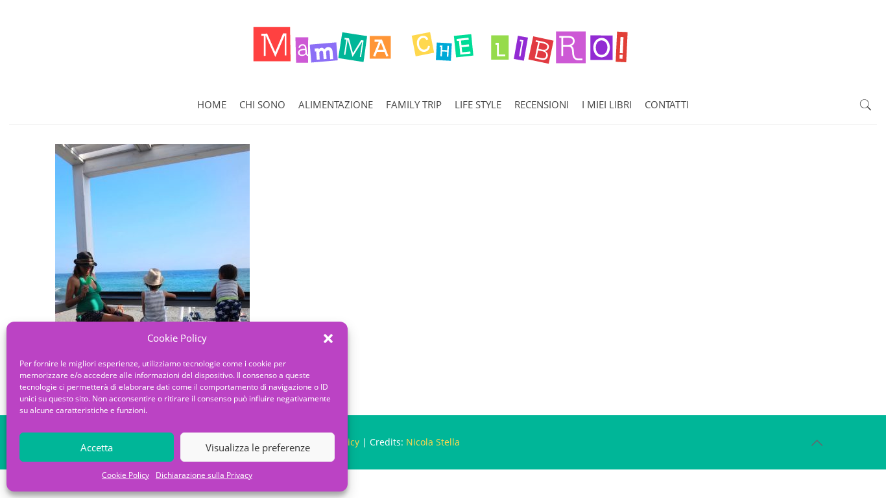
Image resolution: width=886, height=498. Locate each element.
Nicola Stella (433, 442)
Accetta (96, 447)
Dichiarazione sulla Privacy (204, 474)
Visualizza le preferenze (258, 447)
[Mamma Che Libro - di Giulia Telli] (443, 43)
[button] (328, 338)
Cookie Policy (125, 474)
